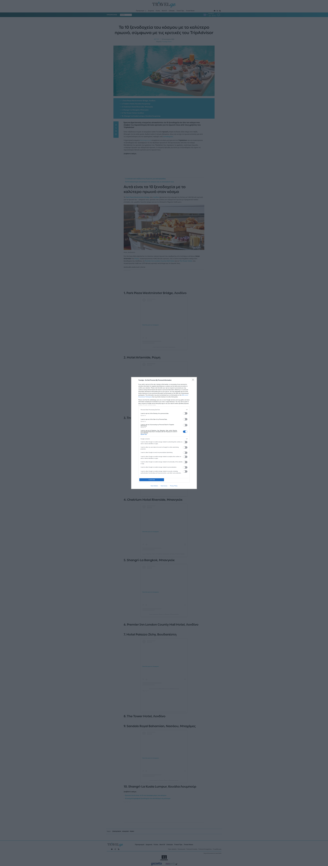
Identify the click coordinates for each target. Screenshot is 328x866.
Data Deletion (154, 485)
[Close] (193, 380)
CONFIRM (152, 479)
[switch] (185, 413)
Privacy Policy (173, 485)
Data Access (164, 485)
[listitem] (164, 410)
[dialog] (164, 433)
